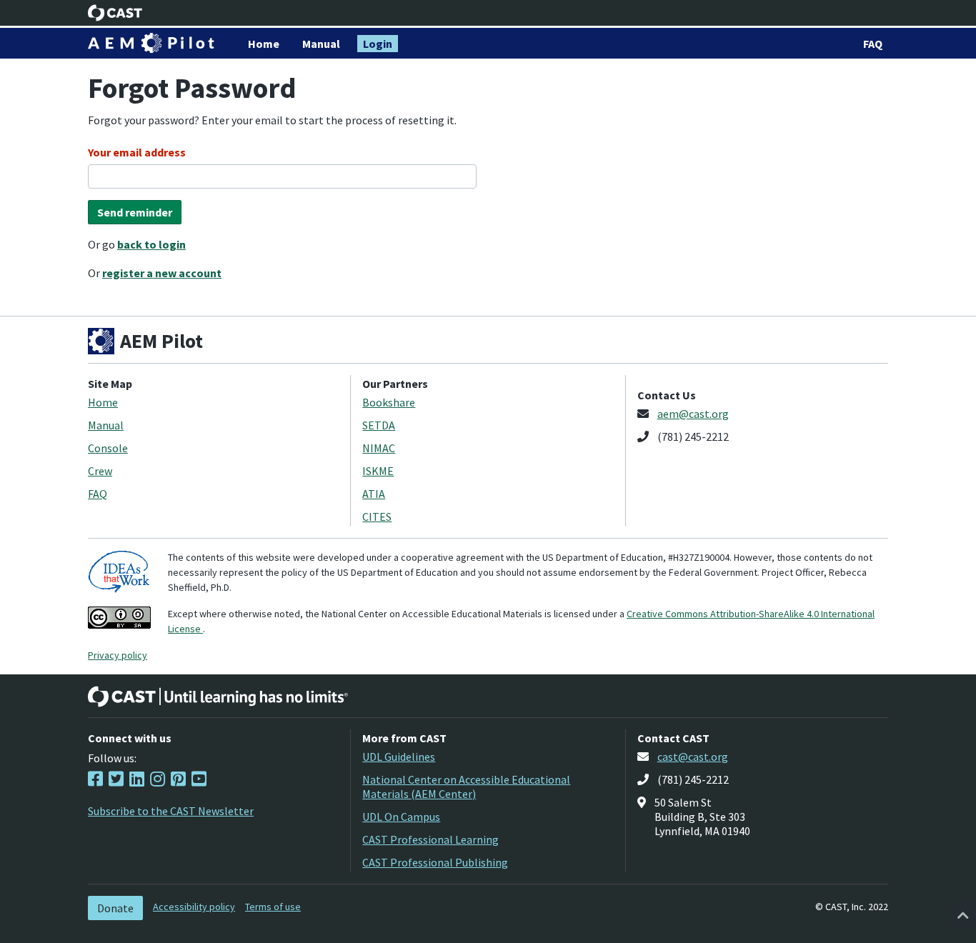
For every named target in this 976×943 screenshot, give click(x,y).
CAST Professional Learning (430, 839)
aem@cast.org (693, 413)
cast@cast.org (692, 756)
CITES (377, 516)
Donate (115, 908)
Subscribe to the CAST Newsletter (171, 811)
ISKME (378, 471)
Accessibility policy (194, 906)
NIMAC (378, 448)
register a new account (161, 273)
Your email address (137, 152)
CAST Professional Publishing (435, 862)
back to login (151, 244)
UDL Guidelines (398, 756)
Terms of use (273, 906)
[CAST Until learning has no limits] (218, 696)
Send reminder (134, 212)
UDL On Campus (401, 816)
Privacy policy (117, 655)
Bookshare (388, 402)
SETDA (378, 425)
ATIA (373, 494)
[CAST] (115, 12)
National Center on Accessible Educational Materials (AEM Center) (466, 786)
